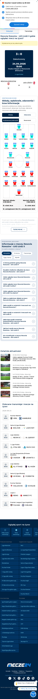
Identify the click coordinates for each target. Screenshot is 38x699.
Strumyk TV (24, 641)
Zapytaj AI (33, 694)
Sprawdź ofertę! (19, 24)
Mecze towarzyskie (26, 602)
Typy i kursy (7, 257)
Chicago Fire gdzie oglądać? (10, 589)
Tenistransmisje (16, 533)
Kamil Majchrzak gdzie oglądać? (10, 615)
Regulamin (29, 671)
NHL (22, 619)
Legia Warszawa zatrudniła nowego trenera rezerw (22, 386)
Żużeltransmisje (27, 533)
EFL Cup (23, 585)
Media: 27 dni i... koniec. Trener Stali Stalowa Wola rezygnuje (23, 377)
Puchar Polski (6, 567)
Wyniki (17, 257)
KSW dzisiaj (24, 628)
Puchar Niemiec (25, 589)
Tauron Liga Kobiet (8, 641)
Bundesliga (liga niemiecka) (29, 558)
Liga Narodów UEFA (8, 558)
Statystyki (9, 31)
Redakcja (14, 671)
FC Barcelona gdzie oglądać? (10, 580)
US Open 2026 (25, 610)
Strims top (24, 637)
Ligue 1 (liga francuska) (28, 567)
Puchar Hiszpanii (26, 576)
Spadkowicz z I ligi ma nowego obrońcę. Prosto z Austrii (23, 395)
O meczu (17, 253)
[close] (36, 1)
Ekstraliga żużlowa (7, 628)
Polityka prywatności (20, 673)
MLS (22, 545)
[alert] (19, 14)
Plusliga (4, 637)
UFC (22, 624)
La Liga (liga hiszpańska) (28, 550)
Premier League (25, 554)
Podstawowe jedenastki (10, 120)
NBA (22, 615)
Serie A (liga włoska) (27, 563)
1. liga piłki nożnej (7, 572)
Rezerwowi (27, 120)
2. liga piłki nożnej (7, 576)
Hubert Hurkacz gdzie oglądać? (10, 610)
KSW (22, 632)
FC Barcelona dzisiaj (8, 585)
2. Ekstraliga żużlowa (8, 632)
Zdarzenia (27, 115)
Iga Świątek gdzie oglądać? (10, 602)
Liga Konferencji (7, 550)
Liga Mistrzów (6, 545)
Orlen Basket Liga (7, 646)
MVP (19, 124)
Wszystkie (6, 253)
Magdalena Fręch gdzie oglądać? (10, 624)
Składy (10, 115)
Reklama (21, 671)
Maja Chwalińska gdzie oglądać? (10, 606)
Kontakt (8, 671)
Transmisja (28, 31)
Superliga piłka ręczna (8, 650)
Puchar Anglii (25, 580)
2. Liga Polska (19, 74)
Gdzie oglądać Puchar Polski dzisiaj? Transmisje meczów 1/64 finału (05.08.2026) (24, 358)
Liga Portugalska (26, 572)
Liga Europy (5, 554)
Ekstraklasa (5, 563)
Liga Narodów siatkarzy (28, 606)
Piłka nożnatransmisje (5, 533)
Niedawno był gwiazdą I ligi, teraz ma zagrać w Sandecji (24, 368)
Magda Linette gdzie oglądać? (10, 619)
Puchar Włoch (25, 594)
